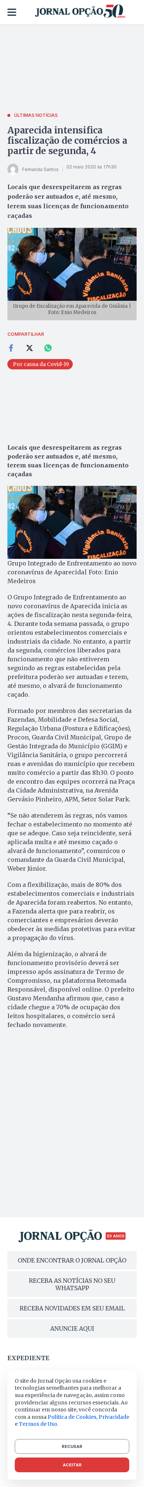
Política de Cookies (72, 1417)
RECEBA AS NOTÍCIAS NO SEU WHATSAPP (72, 1284)
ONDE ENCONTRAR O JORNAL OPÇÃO (72, 1260)
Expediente (28, 1358)
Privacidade (114, 1417)
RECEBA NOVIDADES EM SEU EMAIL (72, 1308)
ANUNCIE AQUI (72, 1328)
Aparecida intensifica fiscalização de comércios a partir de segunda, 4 (67, 141)
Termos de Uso (38, 1424)
